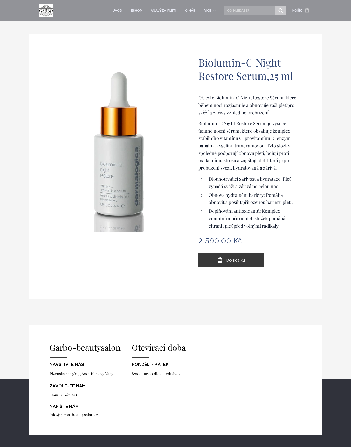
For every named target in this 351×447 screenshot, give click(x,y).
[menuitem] (117, 10)
